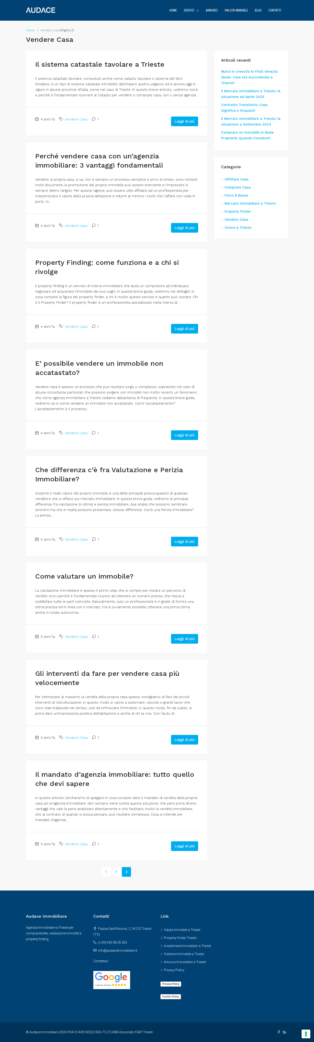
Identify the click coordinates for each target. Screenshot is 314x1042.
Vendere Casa (76, 119)
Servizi (189, 10)
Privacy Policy (174, 970)
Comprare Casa (238, 187)
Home (173, 10)
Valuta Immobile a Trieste (182, 930)
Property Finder (238, 211)
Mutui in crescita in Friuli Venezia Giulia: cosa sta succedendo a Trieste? (249, 77)
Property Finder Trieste (180, 938)
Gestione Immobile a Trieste (184, 954)
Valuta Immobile (236, 10)
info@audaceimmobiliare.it (117, 950)
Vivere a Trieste (238, 228)
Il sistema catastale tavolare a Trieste (99, 64)
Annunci (212, 10)
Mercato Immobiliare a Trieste (250, 203)
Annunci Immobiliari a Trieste (185, 962)
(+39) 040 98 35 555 (112, 942)
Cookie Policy (170, 996)
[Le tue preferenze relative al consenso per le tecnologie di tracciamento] (306, 1034)
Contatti (274, 10)
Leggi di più (184, 121)
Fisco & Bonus (236, 195)
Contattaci (100, 961)
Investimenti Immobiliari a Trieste (187, 946)
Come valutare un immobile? (84, 576)
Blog (258, 10)
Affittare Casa (236, 179)
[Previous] (106, 872)
